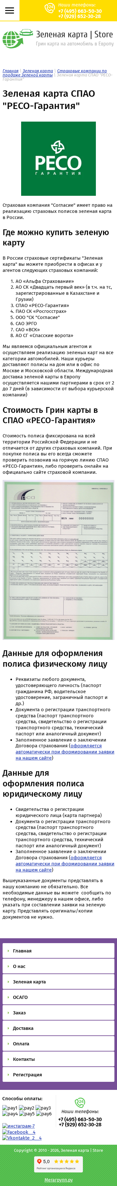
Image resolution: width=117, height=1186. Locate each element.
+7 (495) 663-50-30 (80, 11)
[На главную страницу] (58, 46)
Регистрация (27, 1075)
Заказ (19, 1013)
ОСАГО (20, 997)
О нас (19, 966)
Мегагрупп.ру (59, 1180)
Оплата (21, 1044)
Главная (11, 70)
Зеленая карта (38, 70)
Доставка (23, 1028)
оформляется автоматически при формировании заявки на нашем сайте (65, 752)
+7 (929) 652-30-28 (79, 16)
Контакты (24, 1059)
